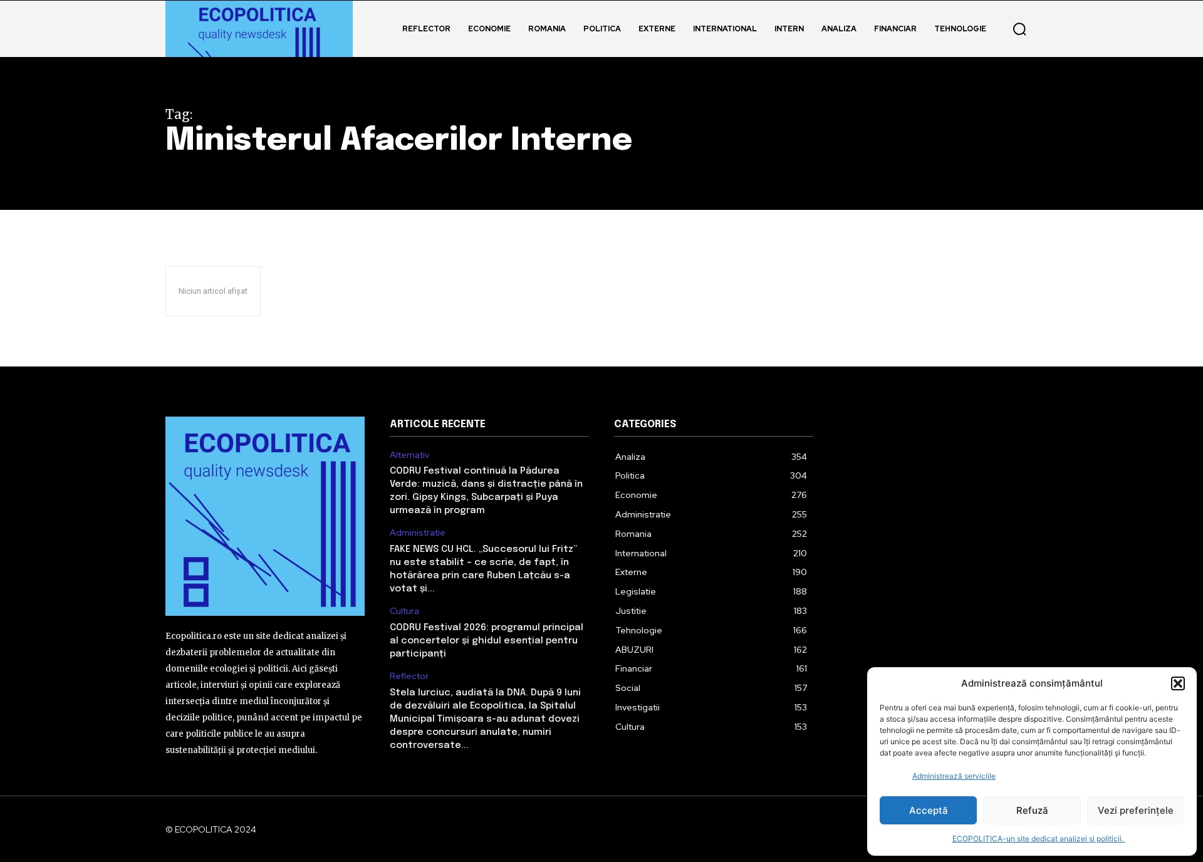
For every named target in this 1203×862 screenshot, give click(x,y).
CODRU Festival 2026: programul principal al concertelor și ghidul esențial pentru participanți (486, 641)
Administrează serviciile (954, 776)
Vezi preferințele (1136, 810)
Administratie (417, 532)
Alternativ (409, 455)
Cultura (404, 611)
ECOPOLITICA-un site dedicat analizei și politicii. (1038, 838)
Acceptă (928, 810)
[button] (1178, 683)
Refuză (1032, 810)
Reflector (409, 676)
